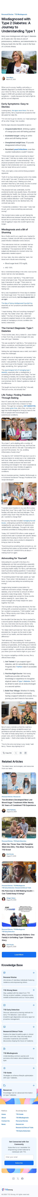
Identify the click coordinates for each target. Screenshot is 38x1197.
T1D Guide (19, 1114)
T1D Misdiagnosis (19, 885)
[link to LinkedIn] (25, 753)
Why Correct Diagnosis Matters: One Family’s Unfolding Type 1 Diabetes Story (18, 937)
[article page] (19, 783)
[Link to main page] (7, 1189)
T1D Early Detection (19, 841)
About (3, 1118)
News (3, 1124)
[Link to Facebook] (22, 1178)
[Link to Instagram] (13, 1178)
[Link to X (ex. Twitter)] (18, 1178)
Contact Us (5, 1121)
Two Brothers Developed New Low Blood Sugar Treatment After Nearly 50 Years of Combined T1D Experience (19, 802)
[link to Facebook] (21, 753)
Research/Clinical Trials (23, 888)
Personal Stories (7, 796)
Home (3, 1114)
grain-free (13, 408)
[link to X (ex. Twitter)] (16, 753)
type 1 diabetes (24, 681)
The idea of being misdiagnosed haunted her (16, 303)
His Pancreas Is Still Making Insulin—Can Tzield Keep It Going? (18, 892)
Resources (16, 796)
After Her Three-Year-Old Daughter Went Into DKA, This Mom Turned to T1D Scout (17, 847)
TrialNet (19, 667)
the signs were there (19, 110)
